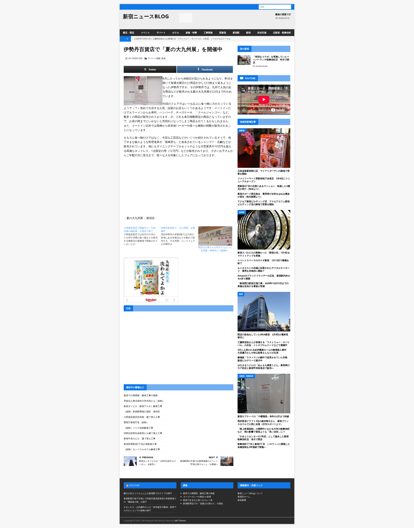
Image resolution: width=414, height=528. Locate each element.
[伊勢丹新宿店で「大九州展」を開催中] (179, 236)
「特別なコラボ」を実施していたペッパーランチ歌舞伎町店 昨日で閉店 (271, 59)
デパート (161, 32)
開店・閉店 (128, 32)
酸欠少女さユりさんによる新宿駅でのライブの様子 (148, 493)
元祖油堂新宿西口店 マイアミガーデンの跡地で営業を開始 (264, 172)
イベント (145, 32)
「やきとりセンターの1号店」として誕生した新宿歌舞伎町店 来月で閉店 (263, 438)
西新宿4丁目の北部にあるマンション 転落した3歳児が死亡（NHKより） (264, 187)
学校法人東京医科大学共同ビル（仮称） (144, 400)
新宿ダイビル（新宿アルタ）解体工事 (143, 406)
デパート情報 (154, 58)
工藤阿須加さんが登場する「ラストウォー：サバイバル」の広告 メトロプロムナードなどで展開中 (264, 344)
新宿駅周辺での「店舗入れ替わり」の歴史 (203, 503)
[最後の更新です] (185, 18)
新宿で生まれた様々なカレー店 (197, 500)
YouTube (134, 485)
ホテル (175, 32)
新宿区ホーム (244, 496)
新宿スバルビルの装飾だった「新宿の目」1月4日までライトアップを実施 (264, 254)
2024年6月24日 (262, 66)
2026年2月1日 (283, 18)
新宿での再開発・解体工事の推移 (141, 395)
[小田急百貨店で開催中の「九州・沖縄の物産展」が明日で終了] (142, 236)
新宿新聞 (242, 500)
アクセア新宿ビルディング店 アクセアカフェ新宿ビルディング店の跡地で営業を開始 (264, 203)
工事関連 (208, 32)
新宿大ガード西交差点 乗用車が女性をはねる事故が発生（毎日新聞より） (264, 195)
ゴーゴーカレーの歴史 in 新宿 (197, 496)
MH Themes (180, 520)
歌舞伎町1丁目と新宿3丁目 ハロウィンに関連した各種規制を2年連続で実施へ (264, 445)
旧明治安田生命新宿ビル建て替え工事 (143, 433)
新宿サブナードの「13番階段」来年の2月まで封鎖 (263, 416)
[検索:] (275, 6)
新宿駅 (236, 32)
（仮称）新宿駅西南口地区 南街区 (142, 411)
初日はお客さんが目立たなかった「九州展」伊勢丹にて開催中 (215, 249)
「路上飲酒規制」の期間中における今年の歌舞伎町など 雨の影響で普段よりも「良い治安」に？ (264, 430)
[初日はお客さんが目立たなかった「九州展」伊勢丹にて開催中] (215, 236)
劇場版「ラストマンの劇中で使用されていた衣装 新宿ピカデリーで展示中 (264, 359)
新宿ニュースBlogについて (250, 493)
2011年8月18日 (135, 58)
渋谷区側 (261, 32)
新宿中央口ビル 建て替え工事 (139, 438)
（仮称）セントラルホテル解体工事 (142, 449)
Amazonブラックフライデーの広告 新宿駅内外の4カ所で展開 (264, 277)
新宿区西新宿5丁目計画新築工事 (140, 443)
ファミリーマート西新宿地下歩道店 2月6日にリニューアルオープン (264, 180)
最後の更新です (283, 14)
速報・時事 (191, 32)
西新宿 (222, 32)
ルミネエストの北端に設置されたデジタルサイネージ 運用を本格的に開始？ (264, 269)
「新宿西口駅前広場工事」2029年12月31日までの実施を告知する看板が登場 (263, 285)
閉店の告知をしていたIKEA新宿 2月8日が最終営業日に (263, 336)
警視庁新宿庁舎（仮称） (136, 422)
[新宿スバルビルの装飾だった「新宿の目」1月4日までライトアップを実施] (264, 230)
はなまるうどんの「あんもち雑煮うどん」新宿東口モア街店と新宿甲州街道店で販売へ (264, 367)
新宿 (248, 32)
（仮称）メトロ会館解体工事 (138, 427)
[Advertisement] (178, 183)
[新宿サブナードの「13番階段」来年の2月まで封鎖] (264, 393)
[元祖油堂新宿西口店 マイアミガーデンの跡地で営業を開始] (264, 148)
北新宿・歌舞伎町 (282, 32)
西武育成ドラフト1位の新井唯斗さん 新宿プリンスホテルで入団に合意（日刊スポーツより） (263, 422)
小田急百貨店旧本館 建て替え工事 (142, 416)
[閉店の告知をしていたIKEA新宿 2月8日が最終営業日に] (264, 311)
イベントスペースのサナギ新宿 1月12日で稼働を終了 (263, 262)
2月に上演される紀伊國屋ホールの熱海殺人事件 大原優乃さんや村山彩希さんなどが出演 (263, 351)
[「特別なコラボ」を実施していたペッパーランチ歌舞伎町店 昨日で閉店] (244, 60)
